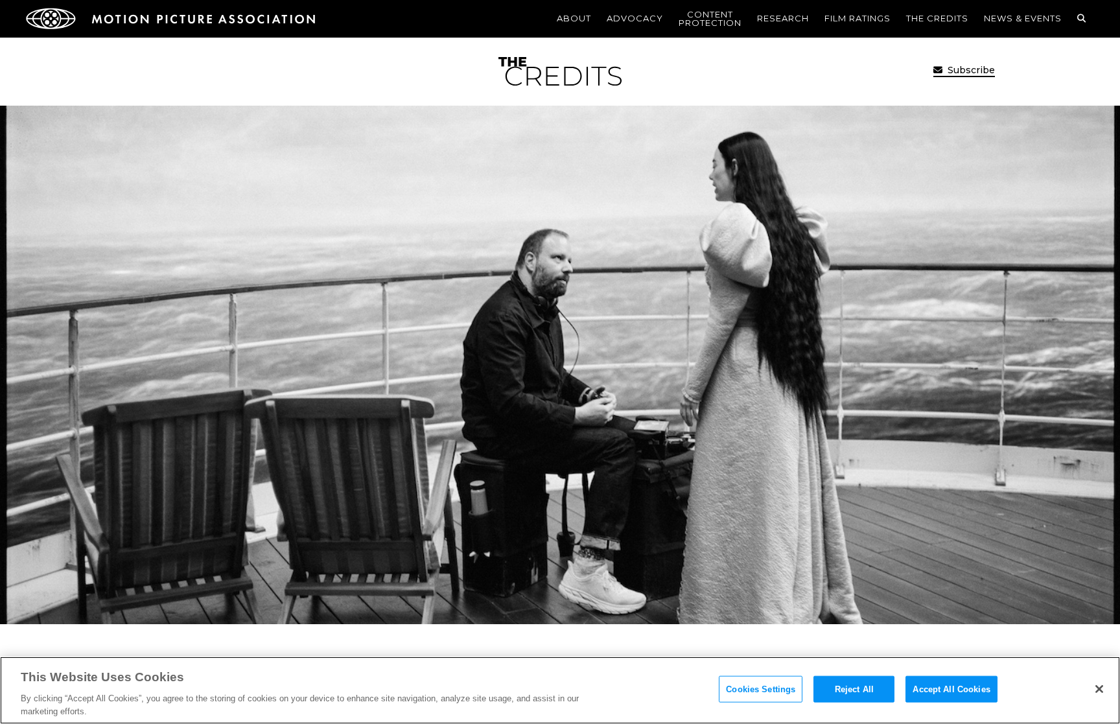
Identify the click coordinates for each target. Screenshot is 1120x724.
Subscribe (970, 70)
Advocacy (635, 18)
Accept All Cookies (951, 689)
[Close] (1099, 689)
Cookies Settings (760, 689)
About (574, 18)
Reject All (854, 689)
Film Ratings (857, 18)
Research (783, 18)
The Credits (937, 18)
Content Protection (710, 18)
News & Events (1023, 18)
